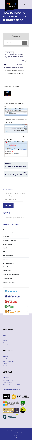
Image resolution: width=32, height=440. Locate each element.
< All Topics (9, 52)
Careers (5, 363)
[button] (24, 60)
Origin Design (19, 432)
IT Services (6, 338)
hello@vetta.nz (8, 382)
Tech (4, 342)
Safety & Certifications (9, 361)
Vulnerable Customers (16, 435)
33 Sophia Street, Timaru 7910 (11, 385)
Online (4, 335)
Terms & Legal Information (16, 437)
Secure (5, 340)
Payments (5, 345)
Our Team (5, 356)
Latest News (6, 359)
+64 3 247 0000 (8, 380)
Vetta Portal (6, 366)
